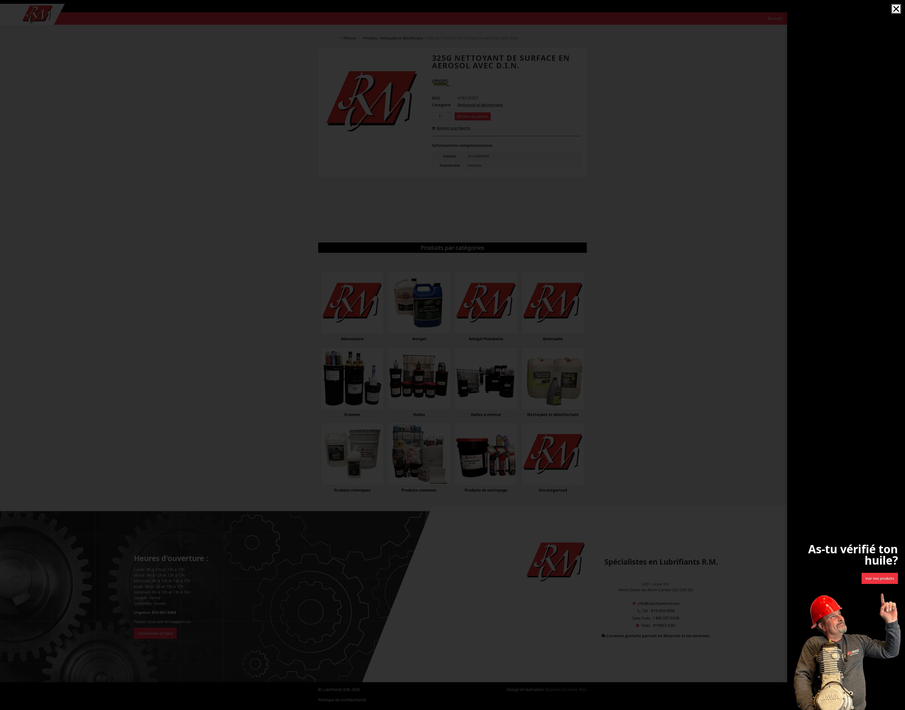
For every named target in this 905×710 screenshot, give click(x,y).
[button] (896, 9)
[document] (452, 355)
